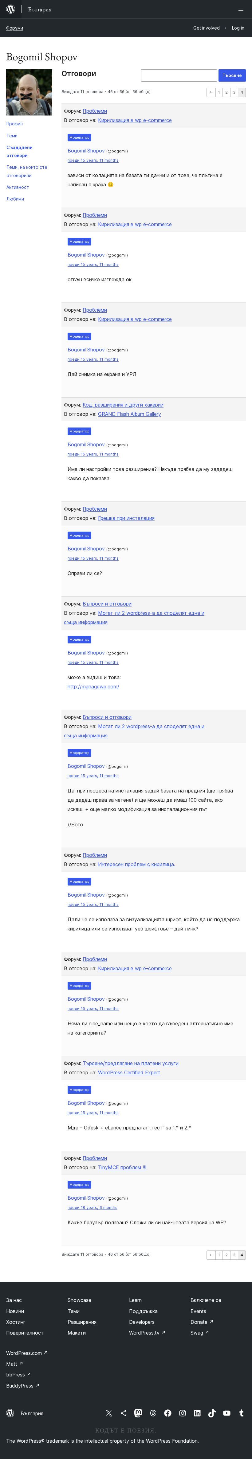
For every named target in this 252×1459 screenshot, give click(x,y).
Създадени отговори (19, 151)
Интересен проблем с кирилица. (136, 864)
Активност (17, 187)
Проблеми (95, 111)
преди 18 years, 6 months (92, 1207)
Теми (12, 135)
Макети (77, 1333)
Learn (135, 1300)
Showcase (79, 1300)
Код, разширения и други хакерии (123, 405)
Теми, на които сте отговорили (26, 171)
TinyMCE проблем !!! (122, 1167)
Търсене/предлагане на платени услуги (131, 1063)
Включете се (206, 1300)
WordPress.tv (147, 1333)
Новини (15, 1311)
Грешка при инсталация (126, 518)
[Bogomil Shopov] (29, 93)
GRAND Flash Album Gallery (129, 414)
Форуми (14, 27)
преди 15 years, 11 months (93, 160)
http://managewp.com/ (93, 686)
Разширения (82, 1322)
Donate (202, 1322)
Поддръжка (143, 1311)
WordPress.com (27, 1353)
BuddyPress (23, 1386)
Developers (142, 1322)
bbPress (18, 1375)
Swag (200, 1333)
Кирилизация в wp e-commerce (135, 120)
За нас (14, 1300)
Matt (14, 1364)
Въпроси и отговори (107, 604)
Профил (14, 123)
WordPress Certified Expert (129, 1072)
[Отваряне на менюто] (242, 9)
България (32, 1413)
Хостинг (16, 1322)
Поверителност (25, 1333)
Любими (15, 198)
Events (198, 1311)
